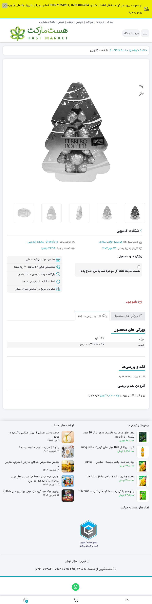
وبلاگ (110, 22)
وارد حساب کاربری (110, 395)
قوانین (79, 22)
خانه (144, 50)
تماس (61, 22)
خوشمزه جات (131, 50)
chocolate (52, 242)
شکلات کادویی (36, 242)
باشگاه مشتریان (47, 22)
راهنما (70, 22)
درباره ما (100, 22)
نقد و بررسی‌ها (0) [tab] (90, 316)
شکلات (116, 50)
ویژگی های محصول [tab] (126, 316)
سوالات (89, 22)
